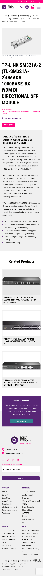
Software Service (9, 548)
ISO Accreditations (9, 510)
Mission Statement (9, 507)
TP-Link (4, 113)
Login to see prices (12, 118)
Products (13, 15)
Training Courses (8, 530)
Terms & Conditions (30, 554)
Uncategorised (28, 519)
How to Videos (8, 533)
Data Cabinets (28, 507)
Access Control (28, 491)
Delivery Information (30, 530)
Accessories (15, 111)
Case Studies (7, 498)
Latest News (7, 501)
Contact (5, 495)
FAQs (4, 542)
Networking (24, 15)
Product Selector (8, 539)
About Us (5, 491)
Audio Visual (27, 495)
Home (4, 15)
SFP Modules (35, 111)
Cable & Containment (31, 501)
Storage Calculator (9, 536)
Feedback (6, 513)
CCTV (24, 504)
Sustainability (7, 504)
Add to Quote (8, 125)
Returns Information (30, 533)
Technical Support (9, 545)
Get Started (21, 421)
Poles (24, 516)
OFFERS (25, 513)
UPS (24, 522)
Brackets (25, 498)
